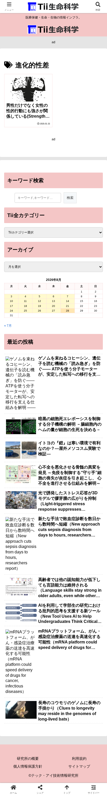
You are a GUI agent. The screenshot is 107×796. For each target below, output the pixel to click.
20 (53, 306)
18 (25, 306)
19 (39, 306)
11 (25, 301)
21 (67, 306)
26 (39, 310)
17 (11, 306)
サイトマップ (79, 766)
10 (11, 301)
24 (11, 310)
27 (53, 310)
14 (67, 301)
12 (39, 301)
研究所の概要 (28, 758)
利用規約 (79, 758)
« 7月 (8, 325)
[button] (96, 631)
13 (53, 301)
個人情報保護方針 (27, 766)
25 (25, 310)
